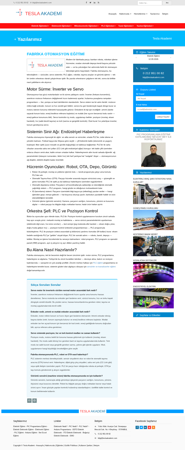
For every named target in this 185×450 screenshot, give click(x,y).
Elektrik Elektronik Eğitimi (23, 429)
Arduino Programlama (62, 429)
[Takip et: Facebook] (86, 2)
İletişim (165, 14)
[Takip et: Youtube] (149, 427)
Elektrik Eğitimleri (40, 26)
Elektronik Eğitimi (42, 429)
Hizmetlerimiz (140, 14)
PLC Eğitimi (19, 433)
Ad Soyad (140, 94)
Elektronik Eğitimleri (61, 26)
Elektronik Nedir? (60, 426)
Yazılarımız (155, 14)
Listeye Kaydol (163, 117)
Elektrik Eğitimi (19, 426)
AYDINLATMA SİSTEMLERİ (145, 260)
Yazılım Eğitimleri (144, 26)
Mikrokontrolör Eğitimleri (85, 26)
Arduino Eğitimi (31, 433)
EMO (72, 436)
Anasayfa (112, 14)
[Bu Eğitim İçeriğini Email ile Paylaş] (29, 400)
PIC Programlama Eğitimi (37, 426)
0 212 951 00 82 (22, 3)
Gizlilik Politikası (71, 445)
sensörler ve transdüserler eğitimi (101, 267)
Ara (167, 3)
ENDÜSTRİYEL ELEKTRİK (144, 286)
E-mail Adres (141, 105)
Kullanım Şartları (85, 445)
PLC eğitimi (98, 263)
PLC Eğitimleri (107, 26)
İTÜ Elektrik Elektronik (72, 433)
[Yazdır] (34, 400)
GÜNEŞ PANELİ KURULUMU (145, 208)
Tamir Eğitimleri (125, 26)
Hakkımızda (124, 14)
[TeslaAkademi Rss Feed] (98, 2)
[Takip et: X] (90, 2)
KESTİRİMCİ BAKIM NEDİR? (145, 234)
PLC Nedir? (83, 426)
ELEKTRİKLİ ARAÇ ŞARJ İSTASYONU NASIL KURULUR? (152, 180)
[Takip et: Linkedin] (94, 2)
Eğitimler (59, 445)
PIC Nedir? (73, 426)
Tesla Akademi (29, 445)
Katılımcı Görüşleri (150, 130)
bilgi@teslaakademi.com (42, 3)
